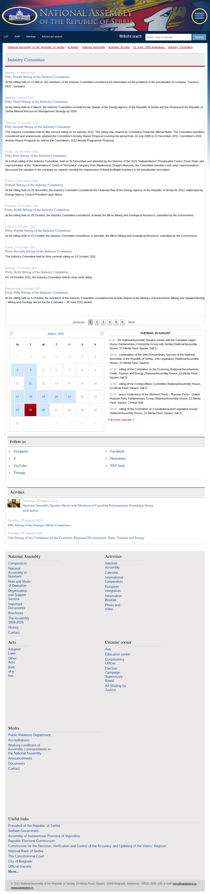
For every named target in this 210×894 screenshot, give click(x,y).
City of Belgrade (20, 861)
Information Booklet (113, 598)
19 (43, 396)
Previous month (11, 333)
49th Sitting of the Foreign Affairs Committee (38, 525)
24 (17, 410)
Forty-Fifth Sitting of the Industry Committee (36, 292)
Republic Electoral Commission (31, 841)
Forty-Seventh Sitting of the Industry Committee (38, 251)
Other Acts (12, 660)
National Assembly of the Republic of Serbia (36, 47)
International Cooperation (114, 579)
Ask (108, 649)
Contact (14, 632)
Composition (17, 563)
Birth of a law (11, 671)
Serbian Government (23, 831)
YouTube (20, 466)
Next (131, 322)
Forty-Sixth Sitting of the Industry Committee (37, 272)
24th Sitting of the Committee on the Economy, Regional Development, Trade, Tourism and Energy (76, 537)
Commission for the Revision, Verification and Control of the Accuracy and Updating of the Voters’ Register (87, 846)
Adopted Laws (14, 651)
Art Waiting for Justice (115, 688)
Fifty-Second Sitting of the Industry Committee (38, 126)
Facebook (117, 451)
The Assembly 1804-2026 (18, 620)
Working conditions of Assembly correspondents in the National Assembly (29, 749)
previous (79, 322)
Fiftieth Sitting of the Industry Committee (34, 184)
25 (30, 410)
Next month (102, 333)
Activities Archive (119, 47)
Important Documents (16, 606)
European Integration (113, 589)
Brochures (15, 613)
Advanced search (52, 36)
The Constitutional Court (26, 856)
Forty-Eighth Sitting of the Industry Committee (38, 230)
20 (56, 396)
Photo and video (112, 607)
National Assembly (93, 47)
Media (13, 728)
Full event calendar (120, 419)
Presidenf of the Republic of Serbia (34, 826)
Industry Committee (180, 47)
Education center (117, 654)
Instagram (21, 451)
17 (17, 396)
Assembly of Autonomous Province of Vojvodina (44, 836)
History (13, 627)
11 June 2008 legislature (149, 47)
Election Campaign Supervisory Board (114, 674)
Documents (16, 763)
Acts (12, 642)
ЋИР (17, 36)
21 (69, 396)
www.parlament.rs (22, 887)
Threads (20, 473)
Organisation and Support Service (17, 595)
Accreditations (18, 740)
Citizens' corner (118, 642)
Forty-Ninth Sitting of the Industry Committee (37, 209)
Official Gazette (20, 866)
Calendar (111, 572)
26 (43, 410)
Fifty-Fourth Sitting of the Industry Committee (37, 76)
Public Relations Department (29, 735)
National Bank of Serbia (25, 851)
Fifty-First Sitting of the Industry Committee (36, 155)
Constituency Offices (114, 661)
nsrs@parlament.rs (185, 883)
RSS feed (117, 466)
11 (30, 383)
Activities (73, 47)
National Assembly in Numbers (17, 573)
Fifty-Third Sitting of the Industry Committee (36, 101)
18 (30, 396)
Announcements (20, 758)
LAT (6, 36)
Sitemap (31, 36)
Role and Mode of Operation (19, 584)
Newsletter (118, 458)
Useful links (18, 818)
